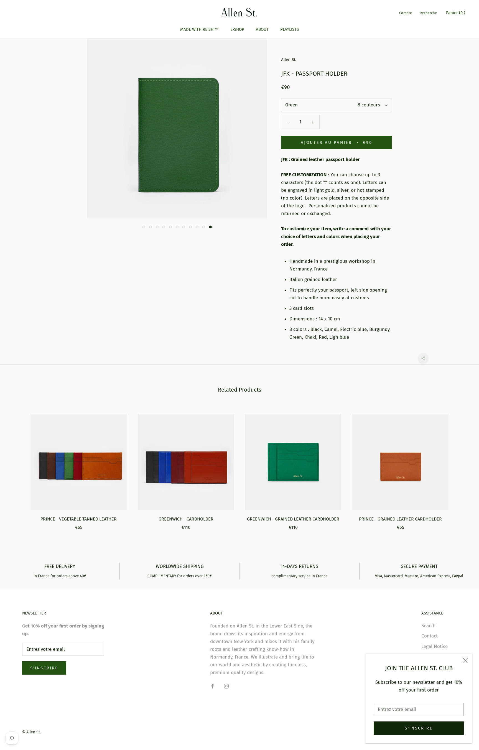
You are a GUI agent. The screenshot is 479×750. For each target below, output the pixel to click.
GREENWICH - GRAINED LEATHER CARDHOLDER (293, 519)
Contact (429, 636)
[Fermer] (465, 660)
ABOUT (262, 29)
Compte (405, 13)
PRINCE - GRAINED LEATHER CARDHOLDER (400, 519)
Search (428, 626)
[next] (461, 466)
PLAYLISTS (289, 29)
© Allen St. (31, 732)
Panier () (455, 12)
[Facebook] (212, 686)
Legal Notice (434, 646)
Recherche (428, 13)
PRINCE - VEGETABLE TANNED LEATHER (78, 519)
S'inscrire (419, 728)
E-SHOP (237, 29)
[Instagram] (226, 686)
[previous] (17, 466)
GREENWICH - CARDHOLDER (186, 519)
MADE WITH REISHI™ (199, 29)
